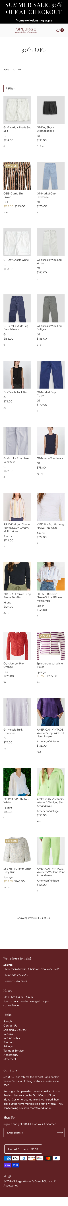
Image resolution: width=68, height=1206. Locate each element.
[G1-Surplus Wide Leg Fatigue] (51, 308)
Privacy (8, 1046)
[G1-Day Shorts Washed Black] (51, 110)
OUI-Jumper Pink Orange (13, 665)
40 (38, 682)
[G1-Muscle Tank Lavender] (17, 712)
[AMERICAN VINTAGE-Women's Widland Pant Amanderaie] (51, 851)
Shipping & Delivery (14, 1029)
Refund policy (11, 1038)
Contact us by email (15, 981)
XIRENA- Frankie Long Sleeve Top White (50, 526)
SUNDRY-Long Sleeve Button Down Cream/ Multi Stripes (16, 528)
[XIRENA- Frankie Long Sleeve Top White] (51, 507)
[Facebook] (5, 1176)
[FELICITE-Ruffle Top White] (17, 782)
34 (4, 682)
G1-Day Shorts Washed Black (45, 129)
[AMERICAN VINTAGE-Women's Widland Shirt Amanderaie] (51, 782)
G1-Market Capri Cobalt (47, 393)
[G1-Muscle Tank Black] (17, 375)
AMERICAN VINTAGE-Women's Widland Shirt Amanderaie (51, 802)
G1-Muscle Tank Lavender (12, 731)
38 (8, 887)
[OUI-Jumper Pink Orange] (17, 646)
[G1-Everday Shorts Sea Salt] (17, 110)
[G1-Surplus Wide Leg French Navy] (17, 308)
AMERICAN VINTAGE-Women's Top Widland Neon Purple (51, 733)
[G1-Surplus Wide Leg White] (51, 242)
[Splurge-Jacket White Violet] (51, 646)
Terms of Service (13, 1050)
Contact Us (10, 1025)
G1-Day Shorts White (16, 259)
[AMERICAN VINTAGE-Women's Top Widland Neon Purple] (51, 712)
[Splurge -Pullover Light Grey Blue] (17, 851)
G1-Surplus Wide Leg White (49, 261)
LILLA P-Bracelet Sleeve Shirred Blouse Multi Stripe (49, 597)
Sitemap (8, 1042)
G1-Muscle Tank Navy (50, 458)
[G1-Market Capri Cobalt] (51, 375)
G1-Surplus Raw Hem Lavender (16, 459)
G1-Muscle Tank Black (16, 392)
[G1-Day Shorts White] (17, 242)
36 (4, 887)
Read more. (44, 1108)
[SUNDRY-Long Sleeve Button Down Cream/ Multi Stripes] (17, 507)
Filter (11, 88)
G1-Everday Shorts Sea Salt (17, 129)
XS (4, 407)
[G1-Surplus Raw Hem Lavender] (17, 441)
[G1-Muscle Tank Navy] (51, 441)
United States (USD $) (23, 1149)
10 (40, 344)
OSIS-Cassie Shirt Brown (13, 195)
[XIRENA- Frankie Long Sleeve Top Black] (17, 576)
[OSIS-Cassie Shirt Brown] (17, 176)
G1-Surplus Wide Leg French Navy (15, 327)
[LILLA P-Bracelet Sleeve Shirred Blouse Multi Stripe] (51, 576)
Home (6, 69)
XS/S (39, 751)
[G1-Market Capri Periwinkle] (51, 176)
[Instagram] (9, 1176)
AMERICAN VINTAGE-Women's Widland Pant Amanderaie (51, 872)
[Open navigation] (5, 30)
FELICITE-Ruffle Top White (15, 800)
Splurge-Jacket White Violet (50, 665)
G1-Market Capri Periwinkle (47, 195)
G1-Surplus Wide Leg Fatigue (49, 327)
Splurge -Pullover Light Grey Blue (17, 870)
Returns (8, 1034)
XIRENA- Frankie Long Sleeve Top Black (17, 595)
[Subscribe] (60, 1132)
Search (7, 1021)
